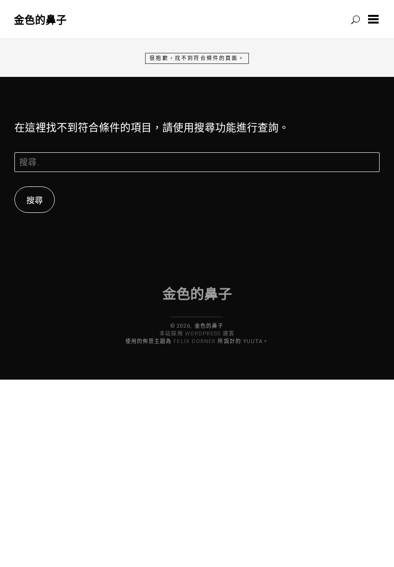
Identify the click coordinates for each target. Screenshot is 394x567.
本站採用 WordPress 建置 (197, 334)
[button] (375, 19)
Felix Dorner (194, 341)
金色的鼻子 (40, 19)
